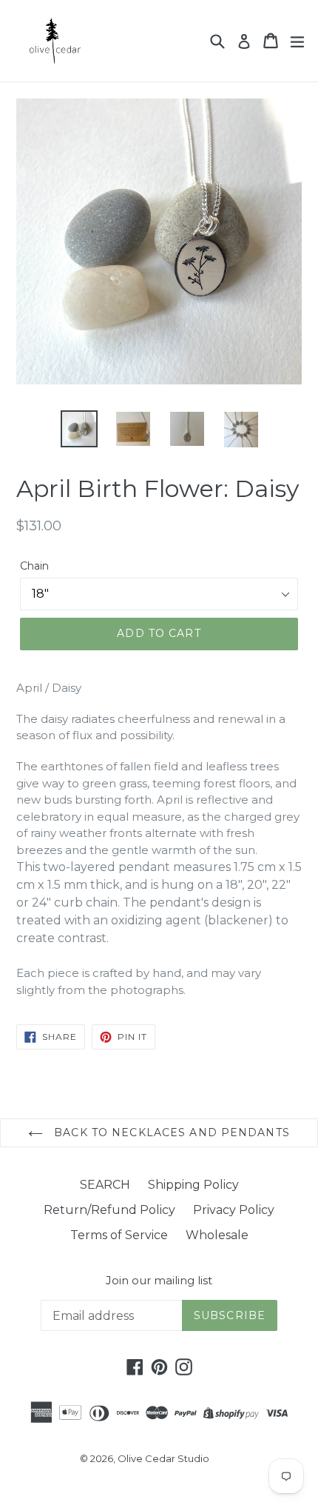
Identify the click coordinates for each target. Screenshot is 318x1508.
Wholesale (217, 1235)
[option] (79, 429)
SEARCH (105, 1185)
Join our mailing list (159, 1280)
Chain (34, 566)
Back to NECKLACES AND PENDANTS (170, 1132)
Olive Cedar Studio (163, 1458)
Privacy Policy (233, 1210)
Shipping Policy (193, 1185)
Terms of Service (119, 1235)
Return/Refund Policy (109, 1210)
